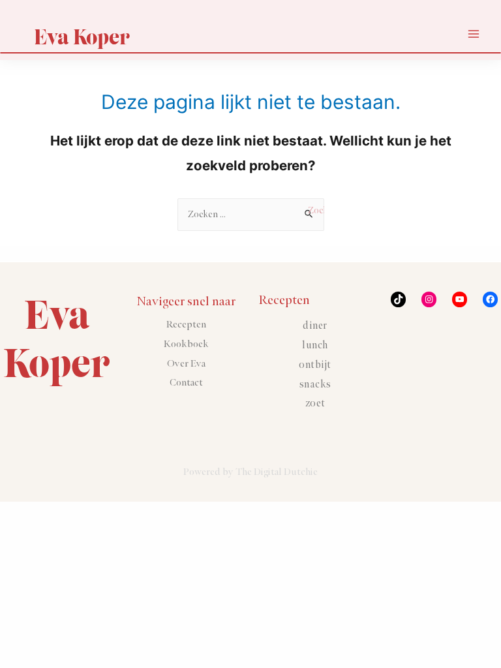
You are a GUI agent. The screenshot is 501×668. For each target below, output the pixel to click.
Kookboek (186, 344)
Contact (186, 382)
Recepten (186, 324)
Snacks (315, 384)
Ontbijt (315, 365)
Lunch (315, 345)
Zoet (315, 403)
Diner (315, 326)
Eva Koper (82, 37)
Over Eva (186, 363)
